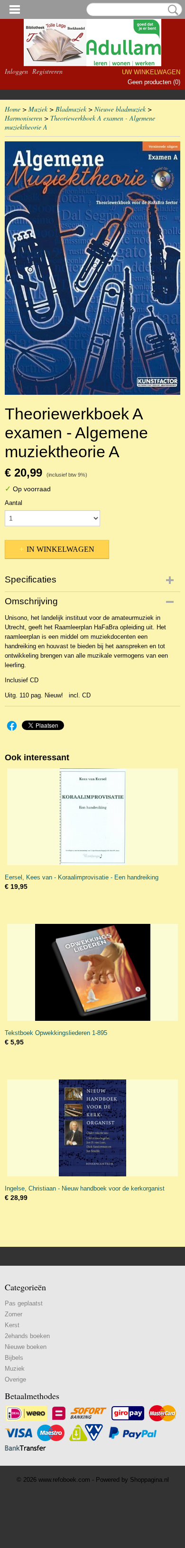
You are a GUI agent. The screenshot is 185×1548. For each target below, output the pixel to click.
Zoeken (171, 10)
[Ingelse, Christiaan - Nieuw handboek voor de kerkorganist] (92, 1127)
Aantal (13, 502)
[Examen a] (92, 268)
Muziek (37, 108)
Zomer (13, 1314)
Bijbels (14, 1357)
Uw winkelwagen (151, 72)
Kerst (12, 1325)
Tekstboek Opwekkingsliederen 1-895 (56, 1032)
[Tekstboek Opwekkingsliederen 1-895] (92, 972)
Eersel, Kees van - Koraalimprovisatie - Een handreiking (81, 877)
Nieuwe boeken (25, 1346)
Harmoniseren (23, 117)
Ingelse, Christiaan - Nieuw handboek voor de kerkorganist (85, 1188)
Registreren (47, 71)
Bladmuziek (71, 108)
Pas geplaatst (24, 1303)
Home (12, 108)
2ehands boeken (27, 1335)
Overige (15, 1379)
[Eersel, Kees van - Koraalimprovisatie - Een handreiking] (92, 816)
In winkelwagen (60, 549)
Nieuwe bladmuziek (120, 108)
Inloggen (16, 71)
